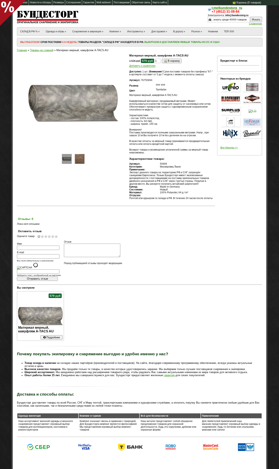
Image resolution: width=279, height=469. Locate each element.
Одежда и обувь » (56, 31)
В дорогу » (179, 31)
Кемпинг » (115, 31)
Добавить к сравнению (142, 65)
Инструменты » (136, 31)
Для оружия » (159, 31)
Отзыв (67, 241)
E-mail (20, 252)
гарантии (169, 375)
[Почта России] (246, 450)
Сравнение (255, 23)
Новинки (213, 31)
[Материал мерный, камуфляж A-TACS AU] (67, 159)
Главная (22, 50)
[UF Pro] (231, 91)
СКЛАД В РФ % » (30, 31)
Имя (19, 243)
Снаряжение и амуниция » (87, 31)
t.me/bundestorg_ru (227, 8)
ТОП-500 (229, 31)
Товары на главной (41, 50)
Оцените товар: (26, 236)
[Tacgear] (252, 91)
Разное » (196, 31)
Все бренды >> (229, 147)
